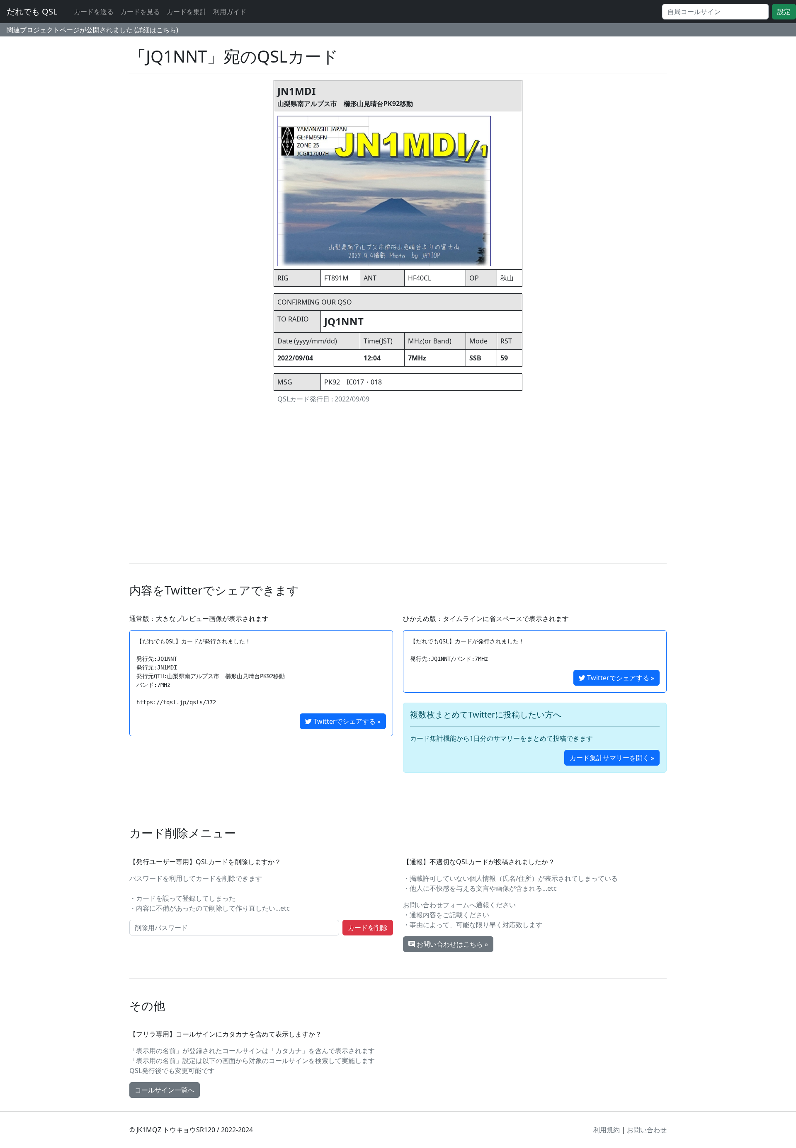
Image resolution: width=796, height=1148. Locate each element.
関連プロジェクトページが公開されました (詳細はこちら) (92, 29)
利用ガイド (229, 11)
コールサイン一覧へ (164, 1090)
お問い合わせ (647, 1129)
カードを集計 (186, 11)
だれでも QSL (32, 11)
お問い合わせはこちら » (451, 944)
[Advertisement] (398, 485)
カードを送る (94, 11)
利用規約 (606, 1129)
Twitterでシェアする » (346, 721)
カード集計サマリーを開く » (612, 757)
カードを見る (140, 11)
